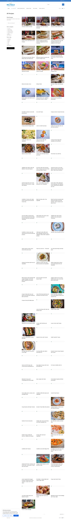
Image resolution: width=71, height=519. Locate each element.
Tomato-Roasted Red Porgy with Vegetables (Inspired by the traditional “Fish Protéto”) (57, 42)
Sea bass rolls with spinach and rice (57, 232)
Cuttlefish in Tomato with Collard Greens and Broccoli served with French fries (28, 200)
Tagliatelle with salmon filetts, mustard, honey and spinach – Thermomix (56, 217)
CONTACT (11, 0)
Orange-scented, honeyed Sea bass (57, 111)
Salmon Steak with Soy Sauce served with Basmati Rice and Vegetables (56, 263)
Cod (8, 43)
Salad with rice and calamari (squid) (28, 323)
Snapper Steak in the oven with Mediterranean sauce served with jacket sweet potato (57, 279)
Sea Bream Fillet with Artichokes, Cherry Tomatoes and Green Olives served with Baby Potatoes (42, 169)
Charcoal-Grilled (10, 30)
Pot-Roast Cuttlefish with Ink (56, 365)
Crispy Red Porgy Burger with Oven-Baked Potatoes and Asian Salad (57, 57)
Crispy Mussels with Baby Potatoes (28, 406)
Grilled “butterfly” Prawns (55, 337)
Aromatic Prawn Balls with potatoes (43, 406)
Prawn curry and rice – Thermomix (42, 248)
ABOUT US (8, 0)
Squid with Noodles (25, 71)
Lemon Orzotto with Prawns (56, 323)
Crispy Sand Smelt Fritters (56, 479)
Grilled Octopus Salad (55, 309)
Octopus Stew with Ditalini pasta (28, 300)
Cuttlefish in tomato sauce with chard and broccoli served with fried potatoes (28, 233)
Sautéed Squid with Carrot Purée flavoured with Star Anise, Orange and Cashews (28, 184)
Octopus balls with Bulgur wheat (28, 125)
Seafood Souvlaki (39, 71)
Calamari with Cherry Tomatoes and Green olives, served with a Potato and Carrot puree (28, 465)
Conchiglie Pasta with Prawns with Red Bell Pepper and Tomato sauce (57, 450)
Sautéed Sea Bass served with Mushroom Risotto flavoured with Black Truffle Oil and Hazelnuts (57, 169)
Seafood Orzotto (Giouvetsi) (27, 420)
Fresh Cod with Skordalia (26, 509)
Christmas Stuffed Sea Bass (27, 26)
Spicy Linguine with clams (41, 379)
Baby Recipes (10, 29)
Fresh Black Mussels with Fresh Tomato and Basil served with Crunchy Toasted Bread (57, 465)
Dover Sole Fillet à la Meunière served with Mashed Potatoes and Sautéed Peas (57, 295)
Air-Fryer (9, 28)
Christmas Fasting (10, 31)
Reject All (11, 515)
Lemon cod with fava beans (41, 125)
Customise (5, 515)
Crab (8, 44)
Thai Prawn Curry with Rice (56, 153)
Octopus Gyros (54, 71)
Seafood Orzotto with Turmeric (42, 337)
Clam (8, 42)
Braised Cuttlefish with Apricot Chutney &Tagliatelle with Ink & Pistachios (42, 42)
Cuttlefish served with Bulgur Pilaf (42, 448)
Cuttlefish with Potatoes (26, 448)
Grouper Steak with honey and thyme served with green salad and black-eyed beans (28, 295)
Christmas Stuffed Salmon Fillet (57, 26)
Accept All (16, 515)
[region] (11, 513)
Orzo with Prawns (39, 111)
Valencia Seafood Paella (26, 153)
